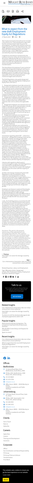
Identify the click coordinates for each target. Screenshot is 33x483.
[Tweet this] (6, 276)
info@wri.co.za (10, 382)
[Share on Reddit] (8, 276)
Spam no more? (6, 332)
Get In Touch (7, 422)
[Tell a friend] (18, 276)
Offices (5, 448)
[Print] (17, 11)
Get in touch (17, 296)
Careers (5, 436)
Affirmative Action (10, 270)
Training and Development (11, 438)
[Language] (13, 11)
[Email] (8, 11)
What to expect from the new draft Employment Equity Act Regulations (16, 343)
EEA (8, 272)
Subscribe (6, 426)
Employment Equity (16, 272)
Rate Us (5, 424)
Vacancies (6, 441)
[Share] (22, 11)
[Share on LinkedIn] (11, 276)
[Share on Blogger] (13, 276)
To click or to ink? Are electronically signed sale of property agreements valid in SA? (16, 315)
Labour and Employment (20, 268)
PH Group (6, 453)
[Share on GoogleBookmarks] (16, 276)
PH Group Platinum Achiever (11, 455)
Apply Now (6, 434)
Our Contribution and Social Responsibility (16, 451)
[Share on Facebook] (4, 276)
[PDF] (3, 11)
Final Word (6, 460)
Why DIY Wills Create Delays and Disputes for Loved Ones (15, 329)
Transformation (8, 457)
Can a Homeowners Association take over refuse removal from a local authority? (16, 308)
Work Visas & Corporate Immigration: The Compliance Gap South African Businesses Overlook (14, 324)
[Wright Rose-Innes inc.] (20, 3)
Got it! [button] (6, 479)
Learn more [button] (6, 475)
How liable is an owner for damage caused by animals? (15, 312)
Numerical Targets (14, 273)
